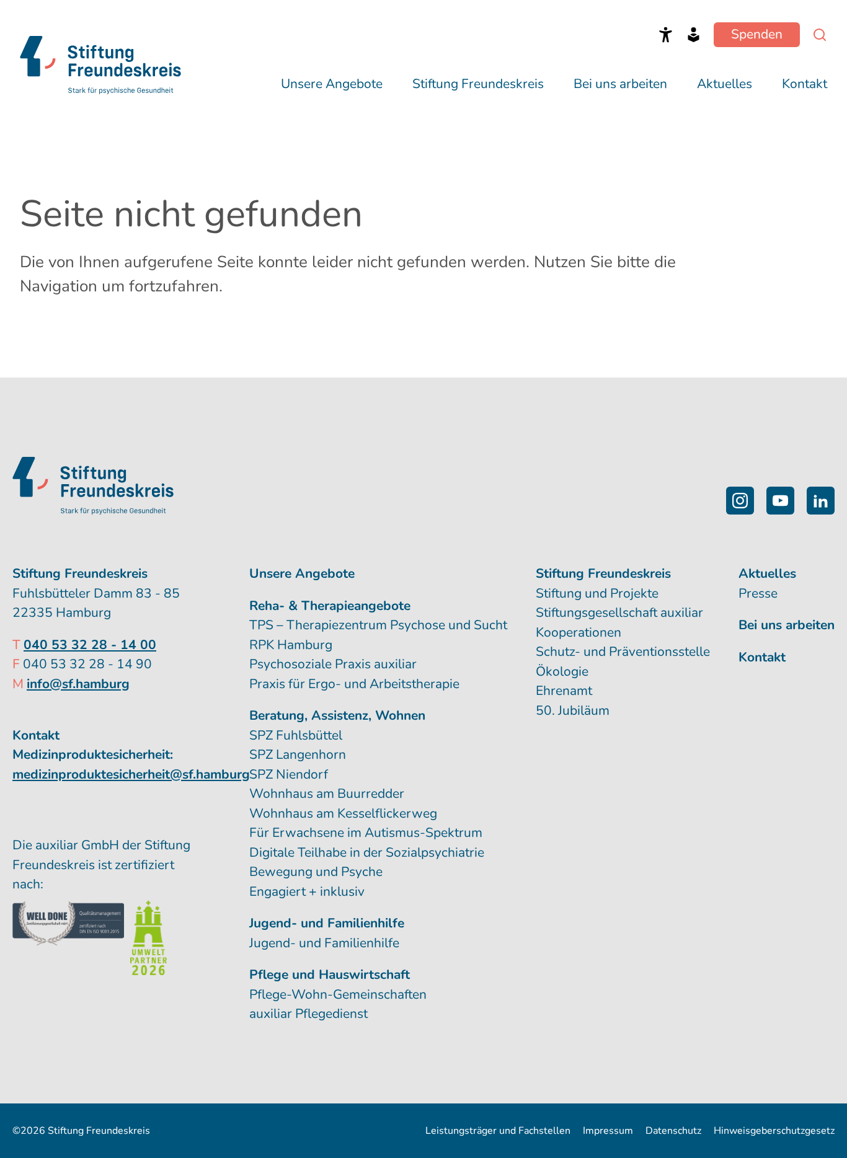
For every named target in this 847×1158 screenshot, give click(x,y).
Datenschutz (673, 1131)
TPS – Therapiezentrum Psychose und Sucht (378, 625)
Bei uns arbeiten (620, 83)
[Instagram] (740, 501)
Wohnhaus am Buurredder (326, 793)
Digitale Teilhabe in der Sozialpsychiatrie (366, 852)
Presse (758, 593)
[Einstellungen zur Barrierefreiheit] (665, 35)
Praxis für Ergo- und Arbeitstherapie (354, 683)
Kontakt (804, 83)
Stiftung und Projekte (597, 593)
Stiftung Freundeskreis (478, 83)
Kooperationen (578, 632)
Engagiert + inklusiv (307, 891)
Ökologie (562, 671)
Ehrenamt (564, 690)
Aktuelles (724, 83)
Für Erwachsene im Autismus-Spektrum (365, 832)
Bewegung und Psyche (316, 871)
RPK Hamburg (290, 644)
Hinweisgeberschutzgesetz (774, 1131)
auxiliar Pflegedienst (308, 1013)
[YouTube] (780, 501)
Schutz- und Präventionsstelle (623, 651)
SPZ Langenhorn (297, 754)
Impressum (608, 1131)
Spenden (757, 34)
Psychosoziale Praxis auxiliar (333, 664)
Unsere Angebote (332, 83)
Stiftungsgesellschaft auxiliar (619, 612)
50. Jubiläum (573, 710)
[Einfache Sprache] (693, 34)
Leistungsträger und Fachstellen (497, 1131)
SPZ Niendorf (288, 774)
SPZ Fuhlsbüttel (295, 735)
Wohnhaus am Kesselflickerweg (343, 813)
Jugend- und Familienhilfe (324, 943)
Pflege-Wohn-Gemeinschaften (338, 994)
